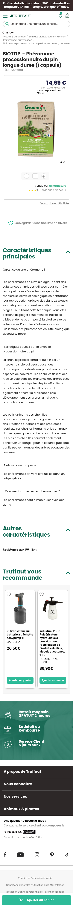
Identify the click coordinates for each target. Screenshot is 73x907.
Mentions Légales (54, 892)
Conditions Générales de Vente (35, 878)
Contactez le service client (23, 825)
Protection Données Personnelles (24, 892)
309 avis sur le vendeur (51, 190)
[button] (60, 162)
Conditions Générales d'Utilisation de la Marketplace (35, 885)
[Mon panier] (67, 15)
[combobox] (36, 24)
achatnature (57, 186)
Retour (10, 33)
